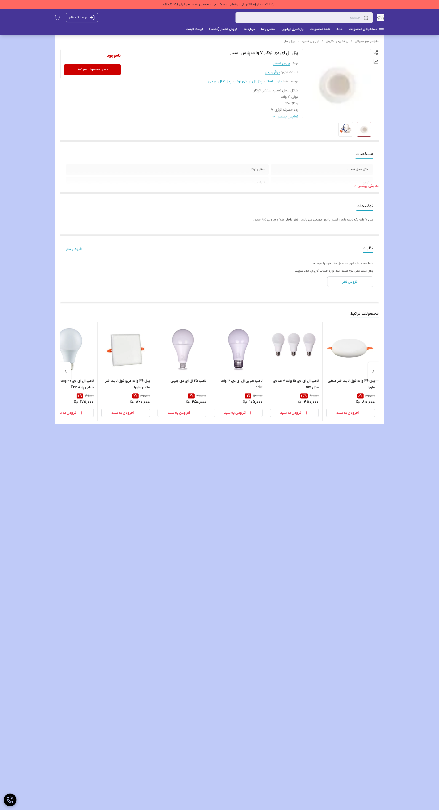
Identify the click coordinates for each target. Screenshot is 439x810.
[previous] (373, 371)
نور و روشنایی (310, 41)
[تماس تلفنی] (10, 800)
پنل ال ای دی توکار (248, 81)
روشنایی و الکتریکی (337, 41)
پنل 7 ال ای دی (219, 81)
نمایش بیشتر (369, 186)
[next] (65, 371)
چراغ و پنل (290, 41)
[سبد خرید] (57, 17)
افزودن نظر (74, 249)
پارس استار (281, 63)
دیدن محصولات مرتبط (92, 69)
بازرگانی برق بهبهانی (367, 41)
